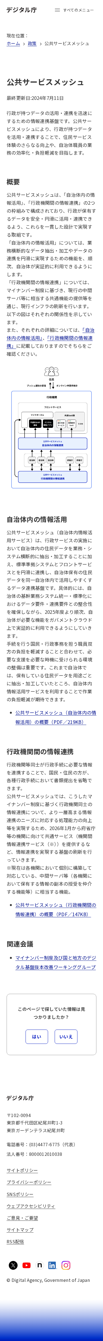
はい (36, 1036)
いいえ (66, 1036)
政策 (32, 43)
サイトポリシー (22, 1170)
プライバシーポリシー (29, 1182)
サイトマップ (20, 1229)
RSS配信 (15, 1241)
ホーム (13, 43)
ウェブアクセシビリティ (31, 1206)
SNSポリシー (20, 1194)
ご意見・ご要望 (22, 1217)
